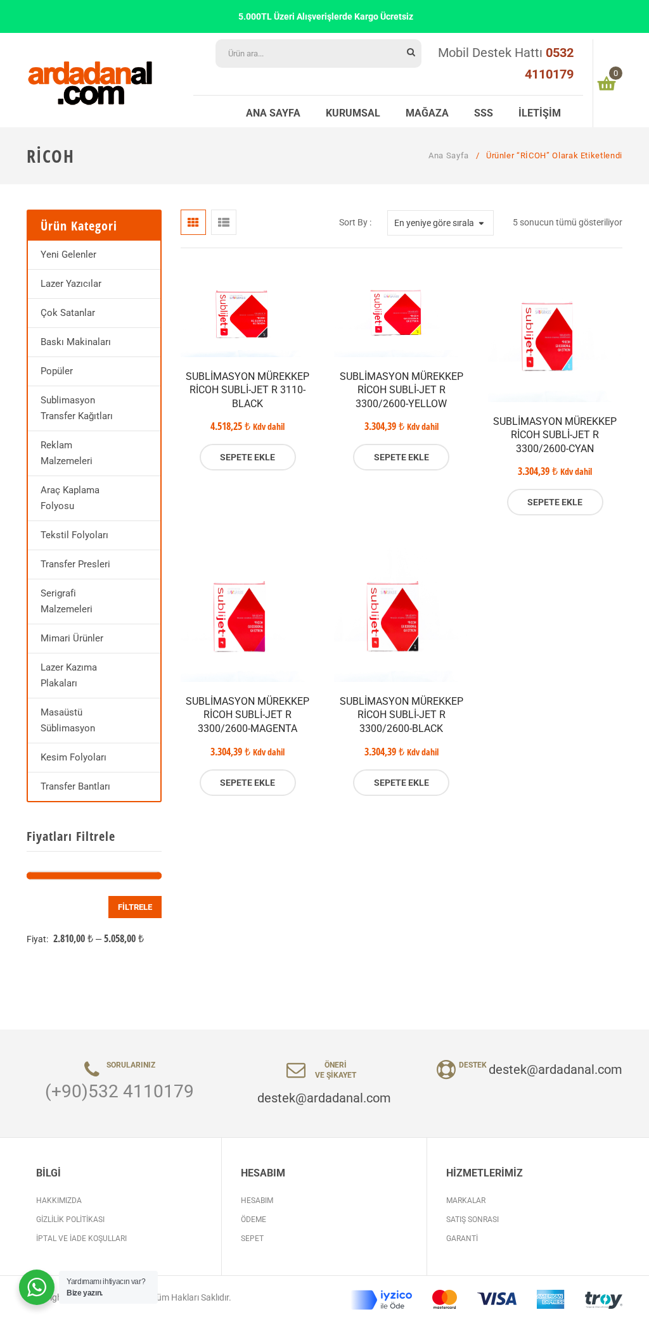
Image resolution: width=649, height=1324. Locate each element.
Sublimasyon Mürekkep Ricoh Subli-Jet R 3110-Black (247, 390)
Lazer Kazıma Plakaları (69, 675)
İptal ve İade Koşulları (81, 1238)
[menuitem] (273, 111)
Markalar (465, 1200)
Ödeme (253, 1219)
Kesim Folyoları (73, 757)
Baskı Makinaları (76, 342)
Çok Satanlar (68, 312)
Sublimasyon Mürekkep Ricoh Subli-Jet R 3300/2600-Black (401, 715)
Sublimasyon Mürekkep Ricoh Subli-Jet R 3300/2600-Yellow (401, 390)
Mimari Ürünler (72, 638)
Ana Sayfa (448, 155)
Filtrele (135, 907)
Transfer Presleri (75, 564)
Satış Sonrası (472, 1219)
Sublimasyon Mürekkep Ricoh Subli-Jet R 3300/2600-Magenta (247, 715)
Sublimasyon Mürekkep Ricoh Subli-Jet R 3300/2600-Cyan (555, 435)
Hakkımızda (59, 1200)
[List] (223, 222)
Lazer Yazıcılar (71, 283)
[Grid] (193, 222)
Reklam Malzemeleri (67, 453)
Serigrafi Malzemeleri (67, 601)
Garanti (462, 1238)
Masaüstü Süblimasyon (68, 720)
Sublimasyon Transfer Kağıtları (77, 408)
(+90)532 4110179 (119, 1091)
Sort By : (355, 222)
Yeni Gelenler (68, 254)
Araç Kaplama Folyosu (70, 498)
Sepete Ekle (247, 457)
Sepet (252, 1238)
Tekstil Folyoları (74, 535)
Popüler (57, 371)
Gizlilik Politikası (70, 1219)
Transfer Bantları (75, 786)
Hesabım (257, 1200)
